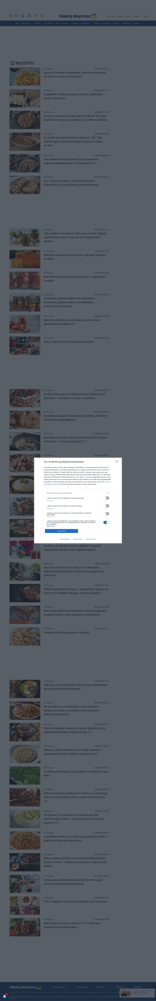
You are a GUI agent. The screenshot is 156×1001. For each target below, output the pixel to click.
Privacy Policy (91, 539)
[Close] (117, 462)
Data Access (78, 539)
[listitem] (78, 493)
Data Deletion (65, 539)
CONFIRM (61, 531)
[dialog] (78, 500)
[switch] (106, 498)
